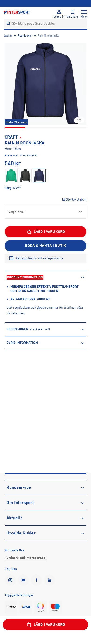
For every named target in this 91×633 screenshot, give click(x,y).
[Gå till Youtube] (24, 580)
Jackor (8, 35)
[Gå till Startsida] (17, 12)
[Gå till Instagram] (11, 580)
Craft (11, 137)
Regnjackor (25, 35)
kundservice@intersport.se (25, 558)
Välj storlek (24, 258)
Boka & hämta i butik (45, 246)
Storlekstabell (76, 199)
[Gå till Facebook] (37, 580)
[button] (45, 84)
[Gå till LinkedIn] (50, 580)
